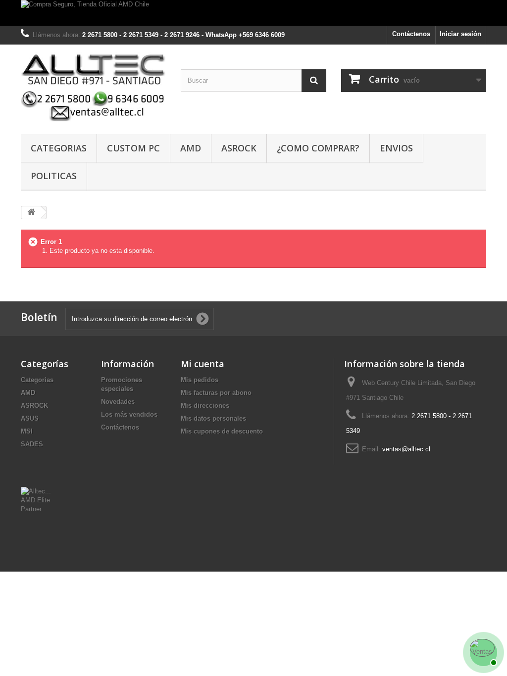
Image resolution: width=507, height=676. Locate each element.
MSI (27, 431)
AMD (190, 148)
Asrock (238, 148)
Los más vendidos (129, 414)
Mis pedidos (199, 380)
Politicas (54, 176)
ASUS (30, 418)
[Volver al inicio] (31, 212)
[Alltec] (93, 86)
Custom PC (133, 148)
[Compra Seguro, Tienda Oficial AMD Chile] (253, 13)
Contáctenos (411, 34)
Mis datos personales (213, 418)
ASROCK (34, 405)
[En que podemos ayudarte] (482, 651)
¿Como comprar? (318, 148)
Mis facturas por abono (216, 392)
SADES (32, 444)
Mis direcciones (205, 405)
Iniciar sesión (460, 34)
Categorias (59, 148)
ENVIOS (396, 148)
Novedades (118, 401)
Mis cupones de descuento (222, 431)
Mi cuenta (202, 364)
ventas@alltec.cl (406, 449)
